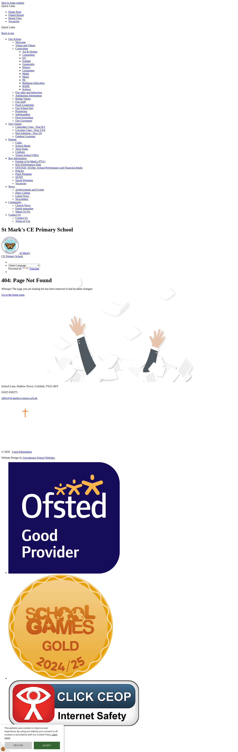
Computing (28, 54)
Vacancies (13, 21)
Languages (28, 70)
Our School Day (24, 108)
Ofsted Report (16, 15)
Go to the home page (12, 294)
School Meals (22, 145)
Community (14, 202)
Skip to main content (12, 2)
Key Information (17, 158)
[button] (16, 27)
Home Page (14, 11)
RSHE (26, 86)
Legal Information (22, 451)
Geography (28, 64)
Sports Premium (24, 180)
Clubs (18, 142)
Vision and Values (25, 45)
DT (24, 57)
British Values (23, 98)
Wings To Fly (22, 211)
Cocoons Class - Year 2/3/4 (30, 130)
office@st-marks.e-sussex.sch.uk (19, 398)
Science (26, 89)
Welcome (20, 42)
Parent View (15, 18)
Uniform (20, 152)
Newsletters (21, 199)
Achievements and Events (29, 189)
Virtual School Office (27, 155)
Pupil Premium (23, 174)
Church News (23, 205)
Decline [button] (18, 745)
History (26, 67)
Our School (14, 39)
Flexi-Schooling (24, 117)
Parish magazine (24, 208)
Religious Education (33, 83)
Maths (25, 73)
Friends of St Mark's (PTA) (30, 161)
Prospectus (21, 111)
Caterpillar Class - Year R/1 (30, 126)
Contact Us (14, 214)
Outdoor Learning (25, 136)
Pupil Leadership (24, 105)
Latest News (22, 195)
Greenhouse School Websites (39, 457)
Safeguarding (22, 114)
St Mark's (15, 255)
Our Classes (15, 123)
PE (24, 79)
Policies (19, 170)
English (26, 61)
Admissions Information (28, 95)
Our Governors (23, 120)
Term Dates (21, 148)
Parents (12, 139)
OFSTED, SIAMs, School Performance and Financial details (48, 167)
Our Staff (20, 101)
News (11, 186)
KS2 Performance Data (28, 164)
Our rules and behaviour (28, 92)
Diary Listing (22, 192)
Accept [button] (47, 745)
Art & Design (29, 51)
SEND (19, 177)
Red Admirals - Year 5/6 (28, 133)
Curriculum (21, 48)
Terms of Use (22, 221)
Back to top (7, 33)
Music (25, 76)
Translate (34, 268)
